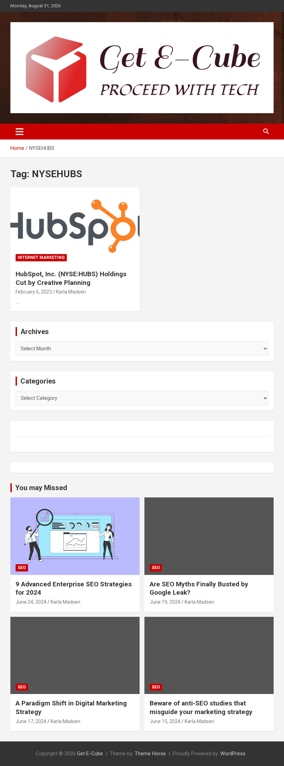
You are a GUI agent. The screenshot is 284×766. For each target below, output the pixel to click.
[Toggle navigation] (19, 131)
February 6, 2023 (34, 292)
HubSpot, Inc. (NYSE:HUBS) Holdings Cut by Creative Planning (71, 278)
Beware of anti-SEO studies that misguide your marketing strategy (201, 707)
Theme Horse (150, 753)
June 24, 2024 (31, 602)
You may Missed (41, 488)
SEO (22, 567)
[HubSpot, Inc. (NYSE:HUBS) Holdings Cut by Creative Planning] (75, 226)
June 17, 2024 (31, 721)
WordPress (233, 753)
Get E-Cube (90, 753)
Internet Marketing (41, 257)
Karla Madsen (71, 292)
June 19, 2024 (165, 602)
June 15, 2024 (165, 721)
